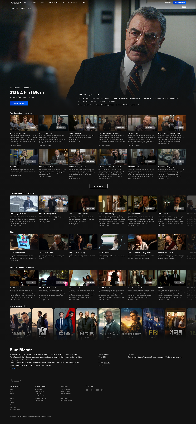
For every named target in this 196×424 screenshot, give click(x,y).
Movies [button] (43, 3)
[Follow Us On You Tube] (97, 390)
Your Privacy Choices (41, 396)
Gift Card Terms (39, 391)
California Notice (39, 400)
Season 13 (27, 88)
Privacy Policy (39, 393)
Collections (13, 396)
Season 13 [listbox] (28, 113)
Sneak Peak (13, 407)
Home (26, 3)
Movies (12, 393)
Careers (63, 396)
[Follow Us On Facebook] (87, 390)
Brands (12, 402)
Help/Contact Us (65, 389)
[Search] (88, 3)
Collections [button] (54, 3)
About (22, 8)
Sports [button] (74, 3)
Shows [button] (33, 3)
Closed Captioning (66, 391)
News (83, 3)
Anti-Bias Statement (66, 400)
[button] (24, 211)
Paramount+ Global (15, 409)
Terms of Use (38, 389)
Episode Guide (15, 369)
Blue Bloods (14, 8)
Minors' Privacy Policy (41, 398)
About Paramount (65, 398)
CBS (105, 365)
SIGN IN (168, 3)
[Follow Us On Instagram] (102, 390)
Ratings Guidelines (66, 393)
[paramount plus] (15, 2)
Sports (11, 400)
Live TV (66, 3)
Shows (11, 391)
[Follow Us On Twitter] (92, 390)
